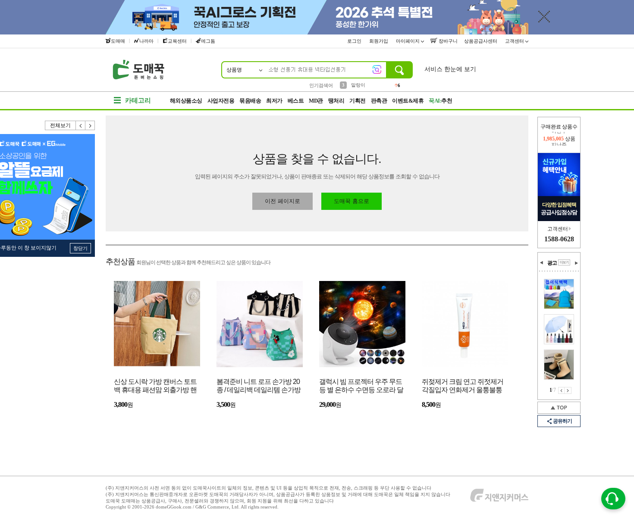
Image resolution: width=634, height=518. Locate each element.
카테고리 (138, 100)
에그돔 (208, 41)
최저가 (274, 100)
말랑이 (358, 84)
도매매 (118, 41)
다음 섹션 (576, 262)
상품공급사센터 (481, 41)
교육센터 (177, 41)
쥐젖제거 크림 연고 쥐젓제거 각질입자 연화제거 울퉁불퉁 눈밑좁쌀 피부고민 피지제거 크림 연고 (462, 386)
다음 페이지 (568, 390)
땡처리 (336, 100)
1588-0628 (559, 239)
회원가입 (379, 41)
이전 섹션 (542, 262)
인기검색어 (321, 85)
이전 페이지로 (282, 201)
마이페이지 (408, 41)
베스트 (296, 100)
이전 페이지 (561, 390)
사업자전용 (221, 100)
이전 (80, 125)
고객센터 (515, 41)
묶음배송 (250, 100)
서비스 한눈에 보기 (450, 69)
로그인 (355, 41)
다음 (90, 125)
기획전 (357, 100)
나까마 (146, 41)
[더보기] (564, 262)
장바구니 (447, 41)
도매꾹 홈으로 (351, 201)
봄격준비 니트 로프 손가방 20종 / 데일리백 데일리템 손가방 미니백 (259, 386)
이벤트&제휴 (408, 100)
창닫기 (80, 248)
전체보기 (60, 125)
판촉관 (379, 100)
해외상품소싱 (186, 100)
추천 (440, 100)
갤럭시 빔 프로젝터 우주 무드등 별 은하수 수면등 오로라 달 (361, 385)
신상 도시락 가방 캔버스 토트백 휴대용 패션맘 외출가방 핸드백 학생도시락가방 (155, 386)
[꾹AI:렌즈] (377, 69)
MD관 (316, 100)
